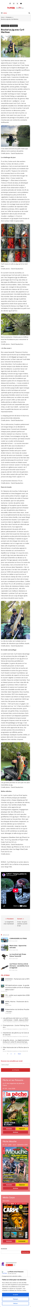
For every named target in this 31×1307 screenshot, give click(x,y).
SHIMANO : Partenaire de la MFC (17, 979)
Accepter (15, 1294)
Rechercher (4, 1248)
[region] (15, 1292)
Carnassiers (5, 26)
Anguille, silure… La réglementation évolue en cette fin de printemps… (16, 1041)
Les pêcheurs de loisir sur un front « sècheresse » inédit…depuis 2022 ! (16, 1019)
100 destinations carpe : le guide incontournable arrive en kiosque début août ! (17, 987)
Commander (21, 1241)
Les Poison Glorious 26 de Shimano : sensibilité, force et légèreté (19, 966)
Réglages (15, 1299)
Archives (15, 1132)
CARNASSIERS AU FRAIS (18, 938)
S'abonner (22, 1128)
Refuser (15, 1303)
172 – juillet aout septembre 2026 (17, 995)
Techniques (14, 26)
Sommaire (9, 1128)
